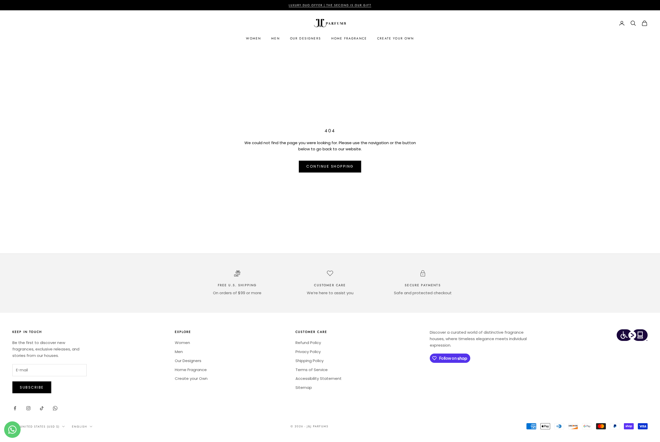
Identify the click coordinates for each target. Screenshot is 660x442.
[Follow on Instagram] (28, 408)
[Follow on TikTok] (41, 408)
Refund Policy (308, 342)
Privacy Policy (308, 351)
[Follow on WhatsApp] (55, 408)
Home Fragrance (349, 38)
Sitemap (303, 387)
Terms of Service (311, 369)
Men (275, 38)
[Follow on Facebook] (15, 408)
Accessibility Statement (318, 378)
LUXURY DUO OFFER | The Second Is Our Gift (330, 5)
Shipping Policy (309, 360)
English (79, 426)
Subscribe (32, 387)
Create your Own (395, 38)
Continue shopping (330, 166)
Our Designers (305, 38)
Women (253, 38)
